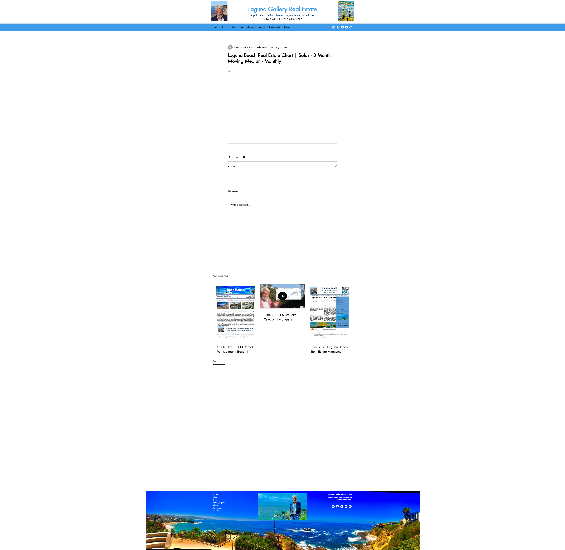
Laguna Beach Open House (224, 462)
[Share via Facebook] (229, 156)
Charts (215, 500)
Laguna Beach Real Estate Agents (276, 462)
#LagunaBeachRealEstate (259, 449)
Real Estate (304, 479)
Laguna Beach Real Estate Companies (228, 466)
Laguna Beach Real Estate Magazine (301, 466)
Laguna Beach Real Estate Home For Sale (265, 466)
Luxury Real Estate (337, 475)
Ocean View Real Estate (274, 479)
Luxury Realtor (218, 479)
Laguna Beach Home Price (306, 458)
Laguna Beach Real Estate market (293, 471)
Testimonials (217, 508)
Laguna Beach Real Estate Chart (306, 462)
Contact (216, 510)
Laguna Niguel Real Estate (272, 475)
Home (215, 494)
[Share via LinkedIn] (243, 156)
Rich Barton (316, 479)
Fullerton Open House (221, 458)
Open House (292, 479)
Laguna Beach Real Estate (249, 462)
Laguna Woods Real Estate (297, 475)
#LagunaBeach (218, 449)
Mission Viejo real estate (251, 479)
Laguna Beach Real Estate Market (333, 466)
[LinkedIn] (346, 27)
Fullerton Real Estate (241, 458)
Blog (215, 497)
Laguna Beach (265, 458)
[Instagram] (333, 27)
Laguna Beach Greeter (283, 458)
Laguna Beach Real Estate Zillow (263, 471)
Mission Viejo (232, 479)
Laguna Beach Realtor (221, 475)
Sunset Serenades (254, 483)
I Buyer (255, 458)
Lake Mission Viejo (319, 475)
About (215, 505)
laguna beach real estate (301, 483)
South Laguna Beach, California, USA (228, 483)
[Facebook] (338, 27)
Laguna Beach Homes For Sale (333, 458)
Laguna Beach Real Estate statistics (325, 471)
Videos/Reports (219, 502)
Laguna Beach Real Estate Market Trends (229, 471)
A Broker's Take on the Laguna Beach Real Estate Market (237, 454)
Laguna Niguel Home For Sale (246, 475)
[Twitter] (342, 27)
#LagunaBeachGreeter (236, 449)
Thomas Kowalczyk (272, 483)
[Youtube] (350, 27)
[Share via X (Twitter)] (236, 156)
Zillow (286, 483)
